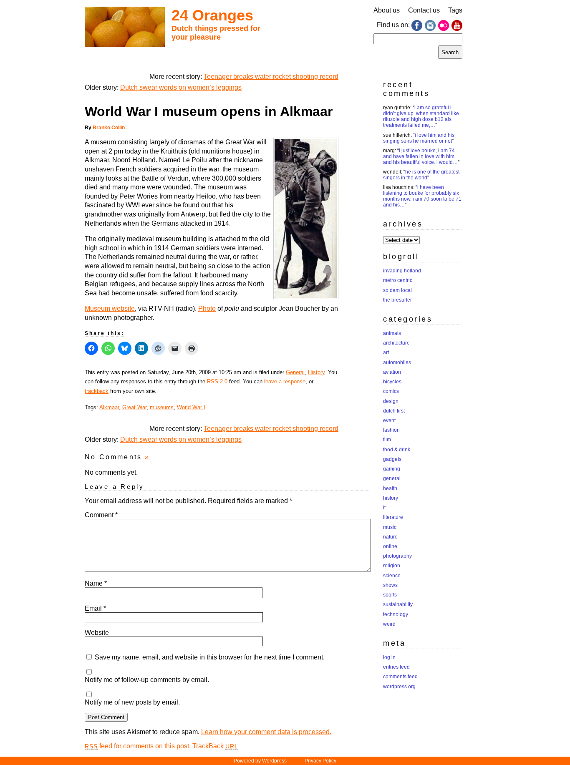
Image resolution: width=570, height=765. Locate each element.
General (295, 372)
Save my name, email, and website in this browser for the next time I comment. (210, 657)
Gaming (391, 469)
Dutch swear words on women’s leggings (181, 87)
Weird (389, 624)
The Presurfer (397, 300)
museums (162, 407)
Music (389, 527)
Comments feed (400, 676)
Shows (390, 585)
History (316, 372)
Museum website (110, 308)
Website (97, 632)
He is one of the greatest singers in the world (421, 175)
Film (387, 440)
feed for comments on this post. (138, 746)
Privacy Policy (320, 760)
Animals (392, 333)
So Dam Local (397, 290)
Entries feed (396, 667)
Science (392, 576)
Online (390, 546)
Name (96, 583)
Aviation (392, 372)
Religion (391, 566)
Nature (390, 537)
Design (390, 401)
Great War (134, 407)
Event (389, 420)
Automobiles (397, 362)
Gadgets (392, 459)
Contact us (424, 10)
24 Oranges (212, 15)
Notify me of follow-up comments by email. (147, 679)
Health (390, 488)
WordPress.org (399, 687)
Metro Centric (397, 280)
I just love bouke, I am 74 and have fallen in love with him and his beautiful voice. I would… (420, 156)
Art (386, 352)
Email (95, 608)
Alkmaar (109, 407)
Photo (207, 308)
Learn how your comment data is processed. (266, 731)
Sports (390, 595)
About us (386, 10)
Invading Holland (402, 271)
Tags (455, 10)
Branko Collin (109, 128)
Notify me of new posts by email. (132, 702)
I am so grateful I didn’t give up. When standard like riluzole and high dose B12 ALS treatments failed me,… (421, 116)
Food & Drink (396, 450)
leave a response (284, 381)
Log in (389, 657)
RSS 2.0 (217, 381)
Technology (395, 614)
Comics (391, 391)
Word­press (274, 760)
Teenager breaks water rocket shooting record (271, 76)
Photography (397, 556)
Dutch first (394, 411)
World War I (191, 407)
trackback (96, 391)
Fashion (391, 430)
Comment (101, 514)
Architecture (396, 343)
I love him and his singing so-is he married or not (418, 138)
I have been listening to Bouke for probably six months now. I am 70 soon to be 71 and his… (422, 196)
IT (384, 508)
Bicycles (392, 382)
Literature (393, 517)
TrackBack (215, 746)
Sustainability (398, 604)
